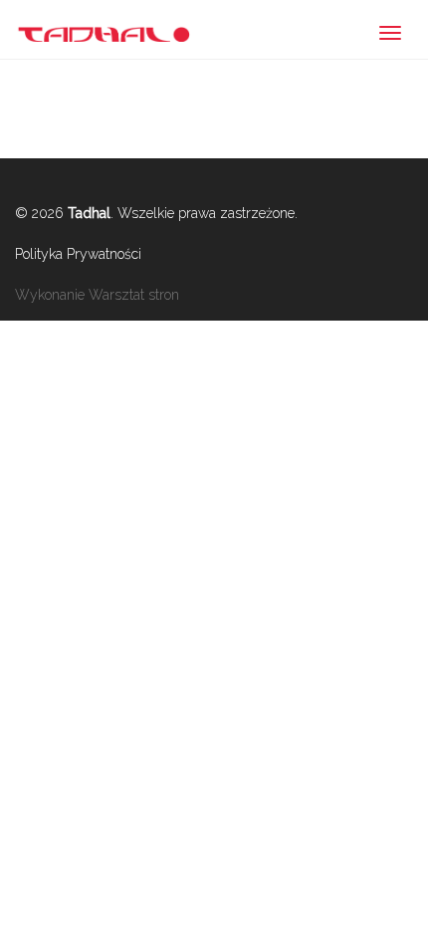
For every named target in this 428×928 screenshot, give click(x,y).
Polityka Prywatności (78, 254)
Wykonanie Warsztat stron (97, 295)
